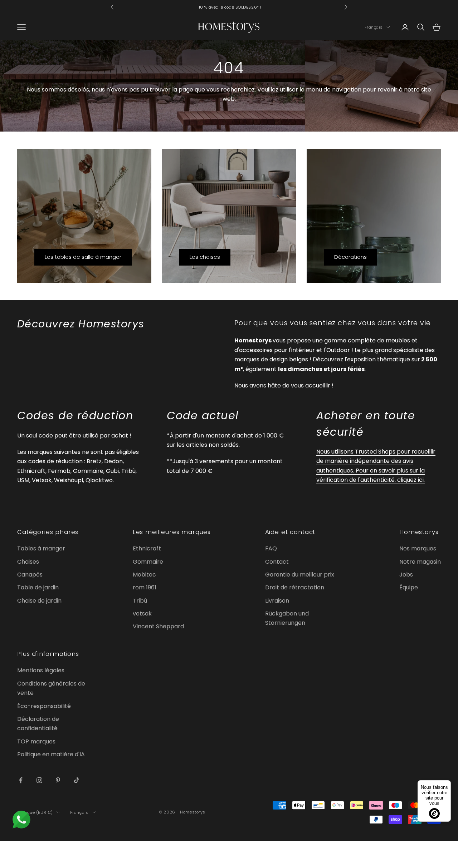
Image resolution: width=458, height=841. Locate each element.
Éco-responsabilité (44, 706)
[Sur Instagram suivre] (39, 780)
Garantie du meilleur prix (299, 574)
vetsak (142, 613)
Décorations (350, 257)
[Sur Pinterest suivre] (58, 780)
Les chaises (205, 257)
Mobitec (144, 574)
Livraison (277, 601)
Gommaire (148, 562)
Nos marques (417, 548)
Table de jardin (38, 587)
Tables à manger (41, 548)
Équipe (408, 587)
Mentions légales (40, 670)
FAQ (271, 548)
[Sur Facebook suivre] (20, 780)
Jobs (406, 574)
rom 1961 (144, 587)
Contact (277, 562)
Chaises (28, 562)
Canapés (30, 574)
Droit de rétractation (294, 587)
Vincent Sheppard (158, 626)
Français (374, 27)
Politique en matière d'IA (51, 754)
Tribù (140, 601)
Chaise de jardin (39, 601)
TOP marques (36, 741)
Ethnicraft (147, 548)
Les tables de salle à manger (83, 257)
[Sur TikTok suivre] (76, 780)
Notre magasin (420, 562)
